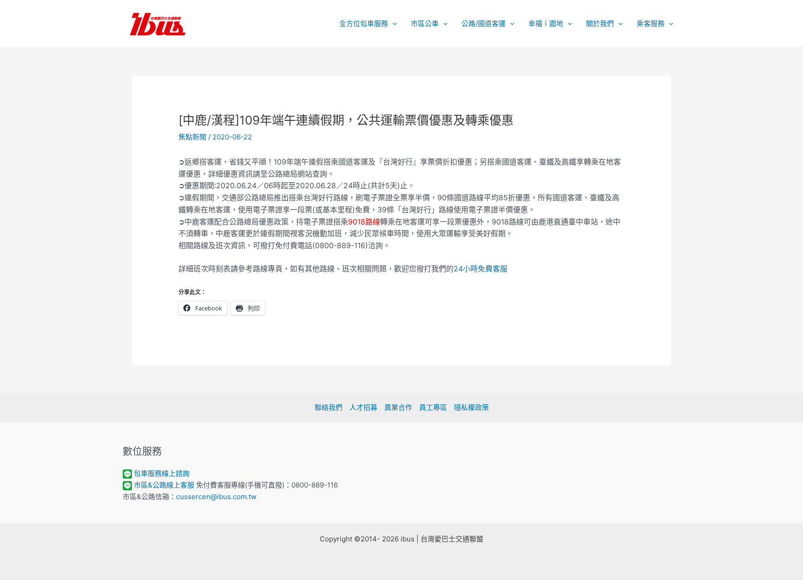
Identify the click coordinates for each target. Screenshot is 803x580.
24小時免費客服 (480, 268)
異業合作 (398, 407)
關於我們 (600, 23)
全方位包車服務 (363, 23)
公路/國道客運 (483, 23)
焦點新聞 (192, 136)
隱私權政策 (471, 407)
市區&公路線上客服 (164, 485)
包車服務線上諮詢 (162, 473)
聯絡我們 (328, 407)
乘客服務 (651, 23)
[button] (392, 23)
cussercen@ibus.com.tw (216, 496)
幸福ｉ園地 (545, 23)
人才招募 (363, 407)
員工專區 (433, 407)
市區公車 (425, 23)
